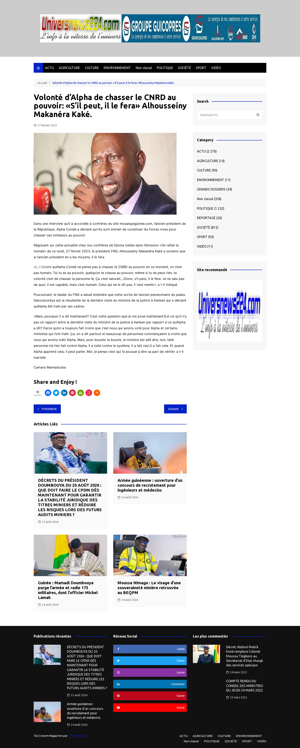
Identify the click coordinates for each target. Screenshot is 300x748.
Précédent (49, 409)
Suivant (173, 409)
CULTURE (92, 68)
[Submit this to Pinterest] (72, 393)
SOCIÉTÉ (184, 68)
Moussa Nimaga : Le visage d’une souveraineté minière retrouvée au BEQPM (149, 587)
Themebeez (77, 735)
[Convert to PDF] (89, 393)
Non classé (144, 68)
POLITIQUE (165, 68)
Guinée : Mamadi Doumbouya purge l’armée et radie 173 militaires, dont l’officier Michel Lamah (68, 590)
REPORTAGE (206, 218)
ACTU (49, 68)
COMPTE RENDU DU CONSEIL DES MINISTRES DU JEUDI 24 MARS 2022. (244, 685)
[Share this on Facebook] (48, 393)
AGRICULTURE (69, 68)
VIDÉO (216, 68)
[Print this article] (80, 393)
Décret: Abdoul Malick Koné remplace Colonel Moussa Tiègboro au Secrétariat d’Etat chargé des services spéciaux (244, 656)
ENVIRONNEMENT (117, 68)
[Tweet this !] (56, 393)
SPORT (201, 68)
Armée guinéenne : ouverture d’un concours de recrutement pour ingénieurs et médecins (150, 485)
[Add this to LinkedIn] (64, 393)
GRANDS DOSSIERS (211, 189)
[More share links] (97, 393)
